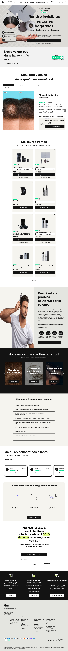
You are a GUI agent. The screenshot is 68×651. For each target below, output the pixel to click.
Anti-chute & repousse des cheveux (56, 85)
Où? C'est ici (11, 595)
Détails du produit (23, 157)
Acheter (10, 1)
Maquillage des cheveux (24, 85)
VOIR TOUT (34, 280)
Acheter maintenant (44, 40)
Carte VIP (52, 2)
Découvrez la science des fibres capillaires (49, 342)
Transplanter (39, 85)
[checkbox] (21, 559)
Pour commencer (24, 2)
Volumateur (7, 87)
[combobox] (18, 169)
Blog (48, 2)
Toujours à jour (34, 595)
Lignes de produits (16, 2)
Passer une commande (57, 595)
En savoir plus (13, 381)
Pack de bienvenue (8, 85)
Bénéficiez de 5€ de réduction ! (34, 554)
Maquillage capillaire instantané (37, 2)
